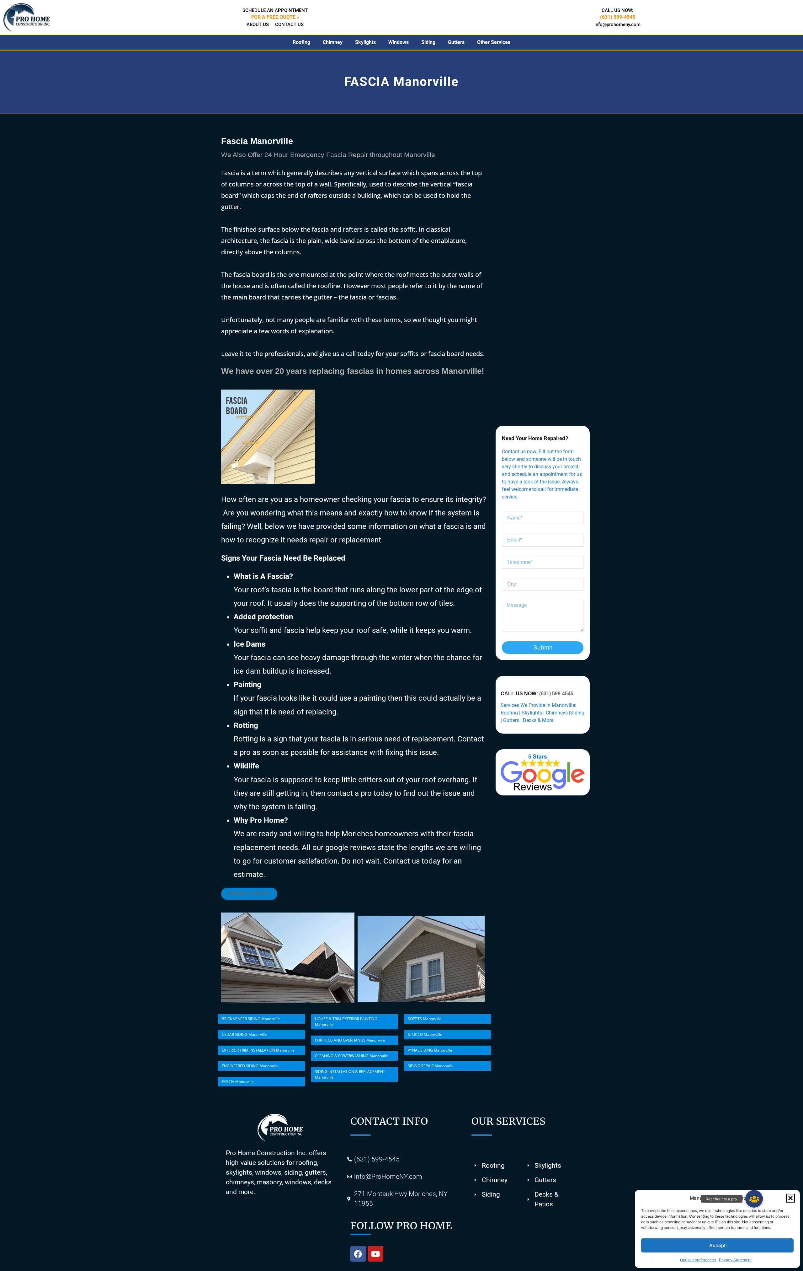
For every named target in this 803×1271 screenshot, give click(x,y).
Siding (428, 42)
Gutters (456, 42)
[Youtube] (375, 1254)
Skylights (365, 42)
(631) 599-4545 (556, 693)
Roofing (301, 42)
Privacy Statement (735, 1260)
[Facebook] (358, 1254)
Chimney (333, 42)
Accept (717, 1245)
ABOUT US (258, 24)
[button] (790, 1198)
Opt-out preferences (698, 1260)
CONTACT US (289, 24)
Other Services (493, 42)
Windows (398, 42)
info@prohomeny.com (617, 24)
